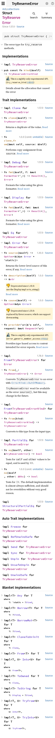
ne (5, 472)
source (13, 252)
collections (13, 9)
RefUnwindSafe (22, 537)
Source (20, 26)
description (17, 275)
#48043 (30, 82)
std (4, 9)
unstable (37, 137)
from (12, 369)
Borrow (22, 608)
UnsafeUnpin (20, 565)
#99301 (43, 338)
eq (10, 450)
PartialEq (19, 440)
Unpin (15, 559)
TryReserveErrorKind (23, 73)
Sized (29, 602)
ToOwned (23, 676)
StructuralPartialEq (18, 506)
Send (14, 547)
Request (30, 328)
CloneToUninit (28, 637)
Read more (23, 153)
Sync (14, 553)
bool (39, 453)
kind (27, 70)
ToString (24, 688)
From (7, 360)
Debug (16, 162)
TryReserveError (25, 4)
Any (19, 595)
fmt (11, 172)
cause (12, 300)
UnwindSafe (19, 575)
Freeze (16, 526)
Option (8, 256)
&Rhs (21, 476)
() (43, 175)
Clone (16, 108)
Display (18, 197)
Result (36, 175)
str (12, 279)
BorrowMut (24, 620)
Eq (12, 233)
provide (14, 324)
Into (25, 659)
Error (8, 179)
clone (12, 117)
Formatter (11, 175)
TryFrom (28, 701)
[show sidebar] (3, 3)
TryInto (28, 717)
